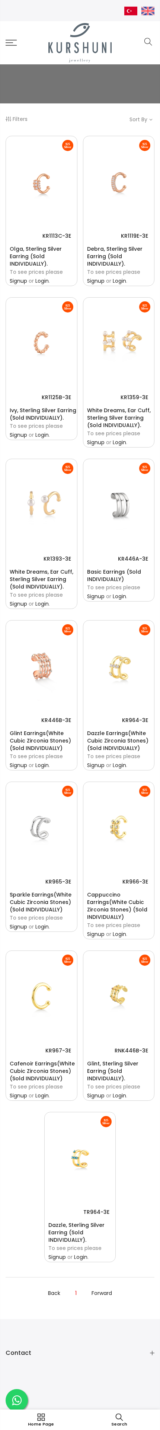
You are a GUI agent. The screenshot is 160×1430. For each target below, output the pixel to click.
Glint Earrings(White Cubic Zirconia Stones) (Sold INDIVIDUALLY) (40, 741)
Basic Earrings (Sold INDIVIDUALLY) (114, 575)
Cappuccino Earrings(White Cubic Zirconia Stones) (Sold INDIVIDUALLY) (117, 906)
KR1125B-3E (56, 397)
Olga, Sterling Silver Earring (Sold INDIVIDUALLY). (36, 256)
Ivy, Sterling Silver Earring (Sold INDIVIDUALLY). (43, 414)
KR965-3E (58, 881)
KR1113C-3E (56, 236)
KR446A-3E (133, 558)
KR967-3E (58, 1050)
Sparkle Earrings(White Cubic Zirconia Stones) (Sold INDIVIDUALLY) (40, 902)
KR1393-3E (57, 558)
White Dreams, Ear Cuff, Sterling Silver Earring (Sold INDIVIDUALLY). (119, 418)
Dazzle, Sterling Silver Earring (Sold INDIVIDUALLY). (76, 1232)
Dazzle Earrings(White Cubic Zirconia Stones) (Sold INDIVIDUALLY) (117, 741)
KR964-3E (135, 720)
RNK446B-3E (131, 1050)
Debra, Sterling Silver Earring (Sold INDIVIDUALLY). (115, 256)
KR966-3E (135, 881)
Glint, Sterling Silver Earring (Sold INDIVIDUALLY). (112, 1071)
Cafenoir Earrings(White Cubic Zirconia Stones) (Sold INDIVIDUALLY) (42, 1071)
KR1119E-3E (134, 236)
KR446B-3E (56, 720)
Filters (20, 119)
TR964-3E (96, 1212)
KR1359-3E (134, 397)
